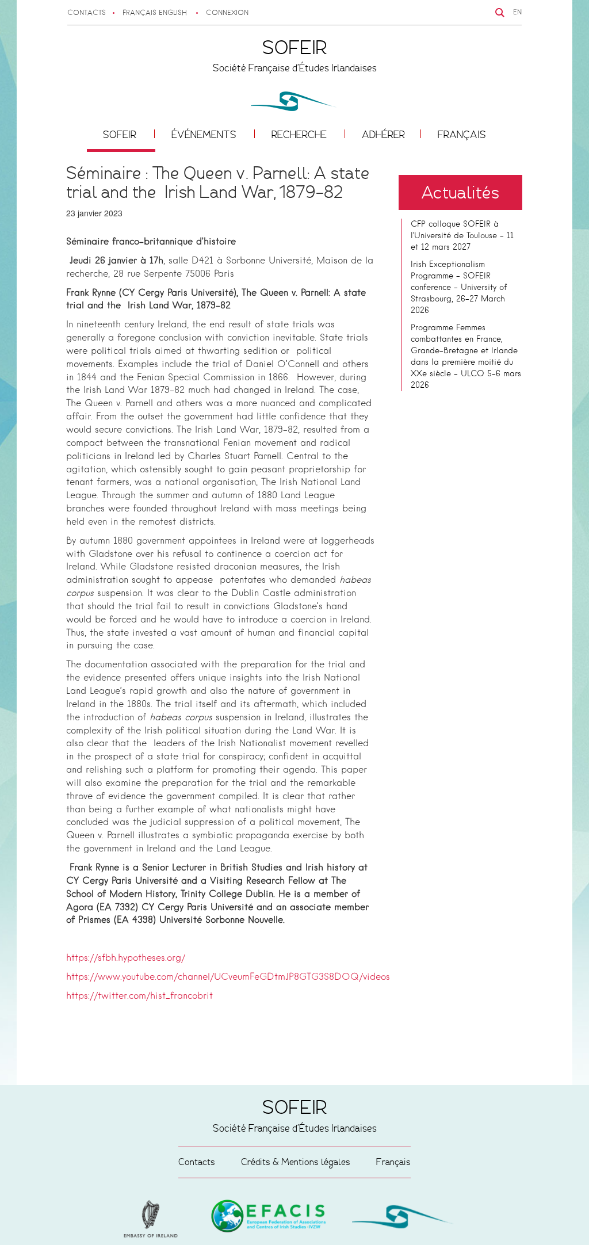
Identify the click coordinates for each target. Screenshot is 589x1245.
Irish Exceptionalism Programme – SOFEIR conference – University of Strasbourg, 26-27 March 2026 (459, 288)
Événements (205, 135)
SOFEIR (121, 135)
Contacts (86, 13)
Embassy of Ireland (268, 1218)
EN (517, 12)
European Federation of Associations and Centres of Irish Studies (153, 1219)
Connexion (227, 13)
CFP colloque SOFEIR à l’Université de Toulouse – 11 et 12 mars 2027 (462, 235)
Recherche (300, 135)
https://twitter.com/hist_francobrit (139, 996)
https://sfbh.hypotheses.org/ (125, 958)
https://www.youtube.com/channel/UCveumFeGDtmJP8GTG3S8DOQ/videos (228, 977)
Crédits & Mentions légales (295, 1161)
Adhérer (383, 135)
